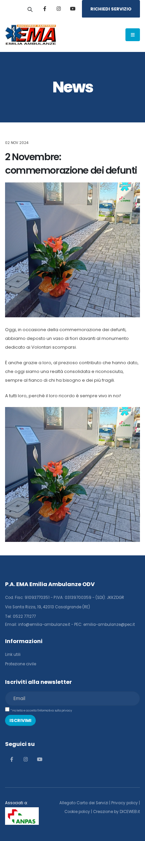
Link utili (13, 654)
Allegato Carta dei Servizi (83, 803)
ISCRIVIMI (20, 720)
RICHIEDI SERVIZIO (111, 9)
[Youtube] (72, 8)
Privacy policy (124, 803)
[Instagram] (58, 8)
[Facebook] (44, 8)
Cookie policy (77, 811)
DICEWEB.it (130, 811)
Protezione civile (20, 664)
